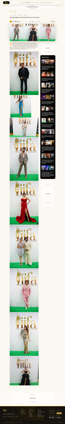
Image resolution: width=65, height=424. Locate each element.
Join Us (53, 21)
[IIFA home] (6, 2)
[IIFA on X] (8, 417)
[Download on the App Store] (52, 417)
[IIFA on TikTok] (15, 417)
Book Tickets (23, 410)
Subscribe (59, 413)
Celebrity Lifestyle (19, 15)
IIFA (11, 12)
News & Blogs (31, 410)
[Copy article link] (40, 21)
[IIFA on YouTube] (10, 417)
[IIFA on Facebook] (4, 417)
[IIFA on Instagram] (6, 417)
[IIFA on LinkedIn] (12, 417)
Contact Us (39, 414)
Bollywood (14, 15)
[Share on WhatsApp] (37, 21)
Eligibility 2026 (23, 413)
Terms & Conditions (59, 422)
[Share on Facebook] (35, 21)
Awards (11, 15)
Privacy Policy (53, 422)
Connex (30, 413)
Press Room (39, 413)
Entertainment (25, 15)
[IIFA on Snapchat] (17, 417)
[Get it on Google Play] (58, 417)
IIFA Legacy (39, 410)
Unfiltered (30, 414)
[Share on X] (33, 21)
